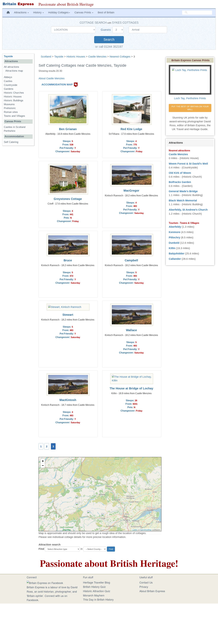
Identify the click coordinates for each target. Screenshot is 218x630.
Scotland (46, 56)
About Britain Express (152, 591)
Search (109, 39)
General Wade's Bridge (183, 191)
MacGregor (131, 190)
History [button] (37, 12)
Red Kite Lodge (131, 129)
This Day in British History (98, 599)
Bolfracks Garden (180, 182)
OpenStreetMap (145, 530)
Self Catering (11, 142)
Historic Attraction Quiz (96, 591)
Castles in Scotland (14, 127)
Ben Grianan (68, 129)
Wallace (131, 330)
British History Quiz (94, 587)
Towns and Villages (14, 116)
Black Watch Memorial (183, 200)
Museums (9, 104)
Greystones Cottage (68, 198)
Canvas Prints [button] (83, 12)
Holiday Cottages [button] (58, 12)
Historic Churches (14, 92)
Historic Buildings (13, 100)
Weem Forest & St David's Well (188, 163)
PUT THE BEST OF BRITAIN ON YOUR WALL (190, 108)
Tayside (58, 56)
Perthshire (9, 131)
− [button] (43, 465)
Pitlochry (174, 237)
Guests (106, 29)
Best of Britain (106, 12)
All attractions (11, 66)
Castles (8, 81)
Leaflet (134, 530)
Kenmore (174, 232)
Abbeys (8, 77)
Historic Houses (75, 56)
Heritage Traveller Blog (96, 582)
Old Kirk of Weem (180, 172)
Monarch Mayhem (93, 595)
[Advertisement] (18, 193)
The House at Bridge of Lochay (131, 388)
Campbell (131, 260)
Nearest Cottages (120, 56)
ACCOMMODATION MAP (57, 84)
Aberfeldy (175, 226)
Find (41, 548)
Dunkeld (174, 242)
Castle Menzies (97, 56)
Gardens (8, 88)
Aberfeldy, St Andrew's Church (188, 209)
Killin (172, 248)
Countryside (10, 85)
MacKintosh (67, 400)
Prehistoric (10, 108)
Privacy (143, 587)
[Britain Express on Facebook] (45, 582)
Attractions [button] (20, 12)
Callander (175, 258)
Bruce (68, 260)
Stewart (67, 314)
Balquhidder (176, 253)
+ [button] (43, 461)
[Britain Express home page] (18, 4)
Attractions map (14, 70)
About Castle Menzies (52, 78)
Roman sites (11, 112)
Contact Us (146, 582)
